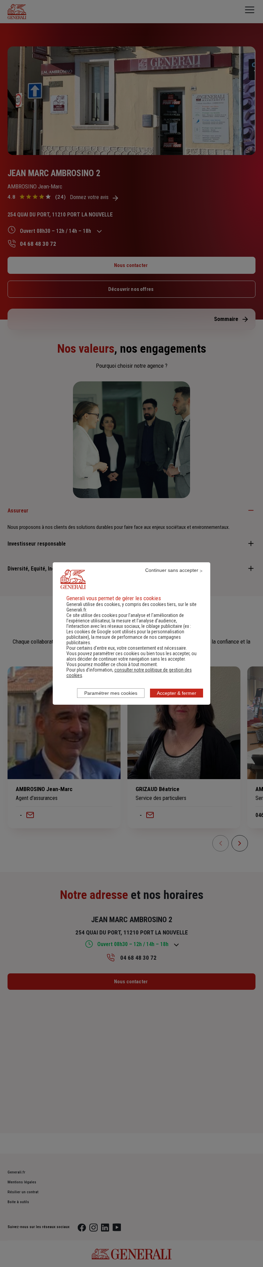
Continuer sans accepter (171, 570)
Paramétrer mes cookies (110, 693)
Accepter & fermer (176, 693)
